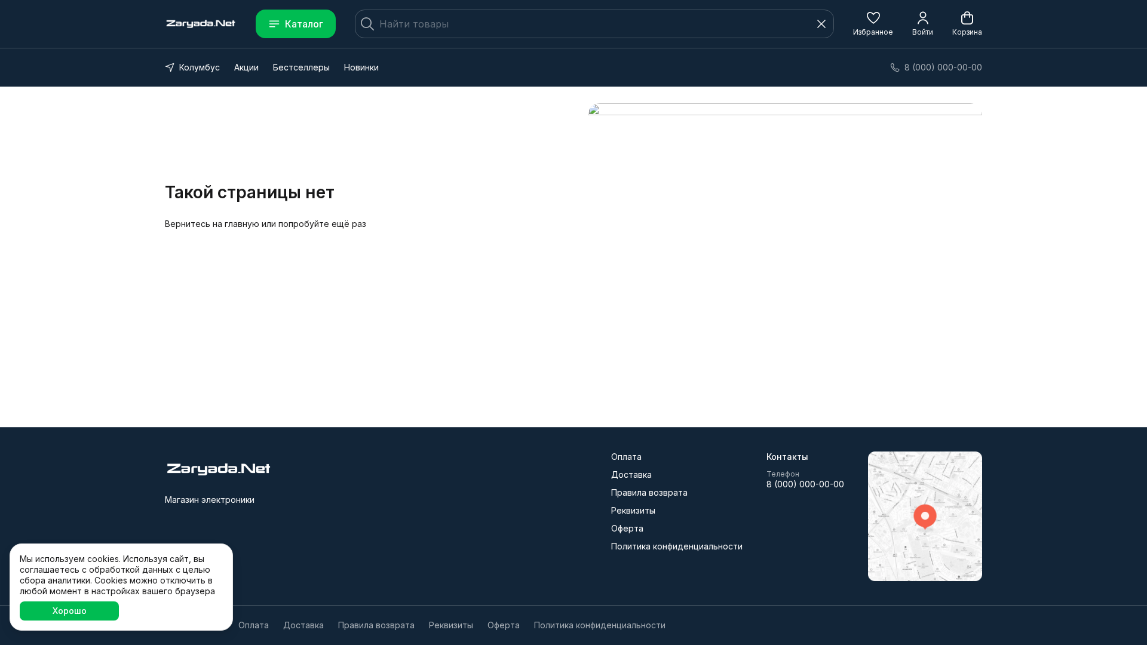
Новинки (361, 67)
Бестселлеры (301, 67)
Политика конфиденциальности (677, 546)
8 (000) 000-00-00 (805, 484)
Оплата (626, 457)
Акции (246, 67)
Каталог (304, 24)
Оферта (627, 528)
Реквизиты (633, 510)
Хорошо (70, 611)
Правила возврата (649, 492)
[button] (873, 24)
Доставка (631, 474)
